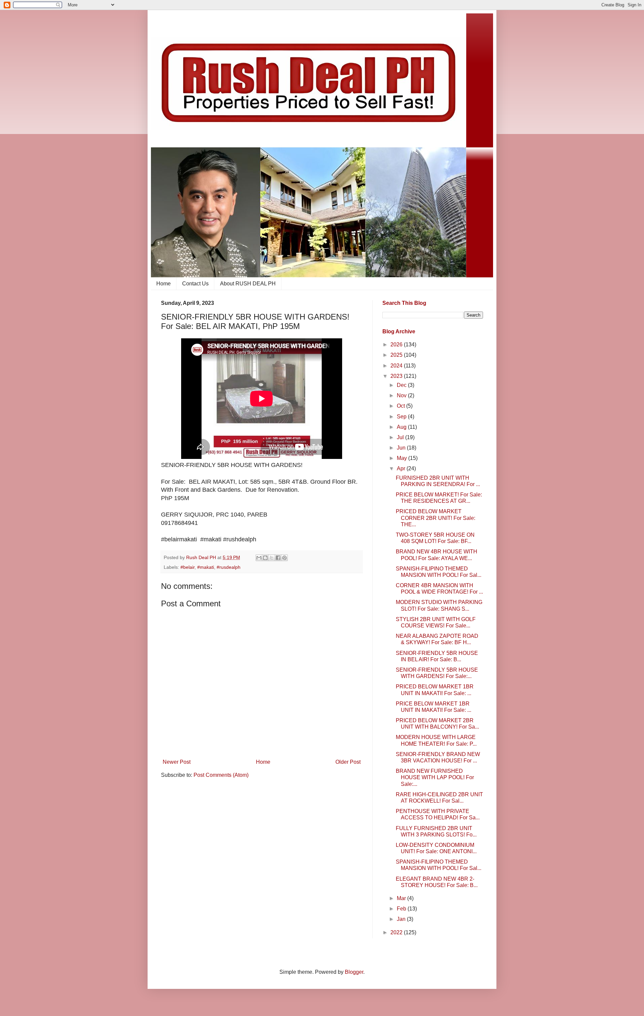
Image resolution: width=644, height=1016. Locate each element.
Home (163, 283)
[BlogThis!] (265, 557)
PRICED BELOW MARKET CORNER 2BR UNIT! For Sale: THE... (435, 518)
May (402, 458)
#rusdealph (228, 567)
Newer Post (177, 762)
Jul (401, 437)
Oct (401, 406)
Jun (402, 448)
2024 (397, 365)
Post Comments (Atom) (221, 775)
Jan (402, 919)
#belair (187, 567)
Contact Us (195, 283)
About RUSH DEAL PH (248, 283)
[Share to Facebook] (278, 557)
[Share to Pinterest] (284, 557)
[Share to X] (271, 557)
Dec (402, 385)
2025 (397, 355)
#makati (205, 567)
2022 (397, 932)
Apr (402, 468)
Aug (402, 427)
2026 (397, 344)
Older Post (348, 762)
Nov (402, 395)
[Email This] (259, 557)
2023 (397, 376)
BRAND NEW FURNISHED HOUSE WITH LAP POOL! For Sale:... (435, 777)
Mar (402, 898)
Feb (402, 908)
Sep (402, 416)
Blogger (354, 972)
